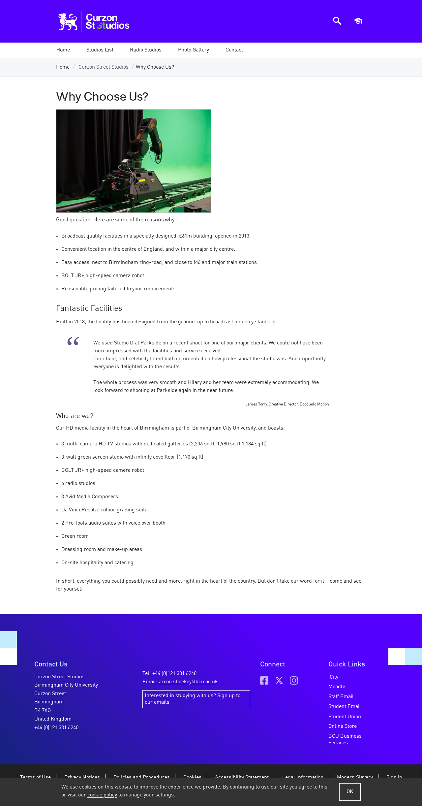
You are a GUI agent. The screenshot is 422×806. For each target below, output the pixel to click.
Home (63, 67)
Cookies (192, 777)
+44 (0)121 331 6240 (56, 727)
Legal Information (302, 777)
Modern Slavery (355, 777)
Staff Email (341, 696)
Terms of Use (35, 777)
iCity (333, 677)
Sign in (394, 777)
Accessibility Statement (242, 777)
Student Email (344, 706)
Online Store (342, 726)
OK (350, 791)
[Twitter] (279, 681)
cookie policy (102, 795)
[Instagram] (294, 681)
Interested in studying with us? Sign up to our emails (192, 699)
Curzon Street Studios (103, 67)
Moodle (336, 687)
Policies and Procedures (141, 777)
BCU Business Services (345, 740)
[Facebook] (264, 681)
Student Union (344, 717)
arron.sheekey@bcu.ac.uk (188, 682)
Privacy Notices (82, 777)
